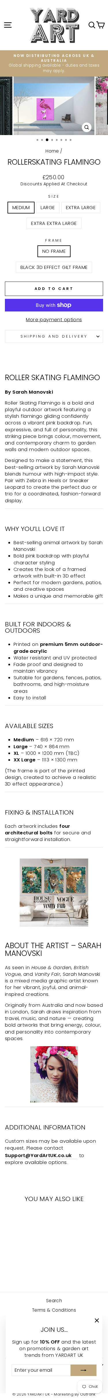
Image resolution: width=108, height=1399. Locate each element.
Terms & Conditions (54, 1310)
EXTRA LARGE (81, 207)
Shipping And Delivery (54, 336)
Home (52, 151)
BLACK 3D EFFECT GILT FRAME (54, 267)
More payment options (54, 319)
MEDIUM (21, 207)
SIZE (54, 196)
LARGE (48, 207)
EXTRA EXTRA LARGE (54, 223)
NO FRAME (54, 251)
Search (54, 1301)
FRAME (54, 240)
